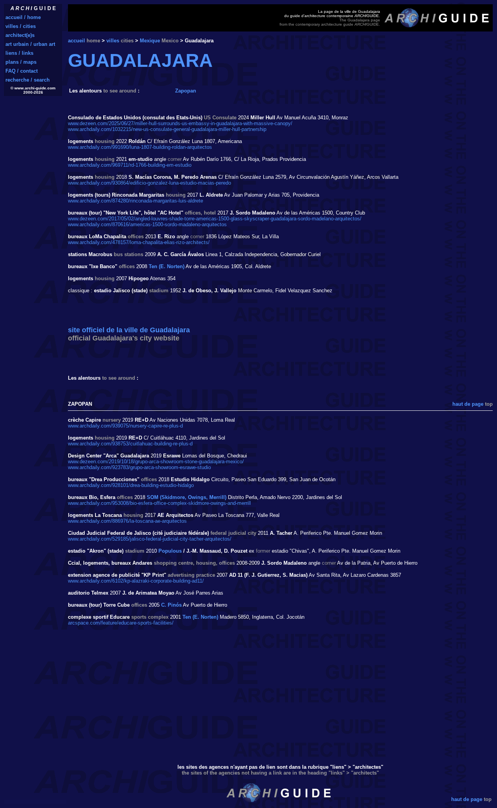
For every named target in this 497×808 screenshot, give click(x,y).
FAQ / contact (21, 71)
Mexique (150, 41)
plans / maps (20, 62)
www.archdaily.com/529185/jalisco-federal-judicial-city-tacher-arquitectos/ (149, 539)
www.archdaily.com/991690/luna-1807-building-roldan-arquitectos (140, 147)
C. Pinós (171, 605)
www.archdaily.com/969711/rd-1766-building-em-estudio (129, 165)
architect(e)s (20, 35)
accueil (76, 41)
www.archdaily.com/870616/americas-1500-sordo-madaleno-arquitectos (147, 224)
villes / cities (20, 26)
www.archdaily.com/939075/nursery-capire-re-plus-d (125, 426)
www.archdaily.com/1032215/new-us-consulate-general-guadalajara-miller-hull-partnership (167, 129)
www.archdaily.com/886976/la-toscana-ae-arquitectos (127, 521)
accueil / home (23, 17)
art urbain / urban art (30, 44)
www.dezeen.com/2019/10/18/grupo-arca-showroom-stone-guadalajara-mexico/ (156, 461)
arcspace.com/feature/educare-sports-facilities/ (121, 623)
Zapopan (185, 91)
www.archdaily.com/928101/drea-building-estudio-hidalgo (131, 485)
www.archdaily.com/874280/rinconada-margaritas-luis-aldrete (135, 201)
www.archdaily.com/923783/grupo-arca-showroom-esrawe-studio (139, 467)
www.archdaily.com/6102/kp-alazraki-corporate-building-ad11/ (136, 581)
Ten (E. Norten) (166, 266)
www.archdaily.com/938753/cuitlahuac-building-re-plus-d (130, 444)
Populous (170, 551)
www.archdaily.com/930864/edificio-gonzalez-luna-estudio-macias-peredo (149, 183)
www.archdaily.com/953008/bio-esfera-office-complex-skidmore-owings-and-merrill (159, 503)
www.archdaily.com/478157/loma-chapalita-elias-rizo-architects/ (139, 242)
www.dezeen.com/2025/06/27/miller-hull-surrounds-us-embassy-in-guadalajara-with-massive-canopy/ (180, 123)
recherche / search (27, 80)
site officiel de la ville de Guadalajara (129, 334)
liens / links (19, 53)
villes (112, 41)
